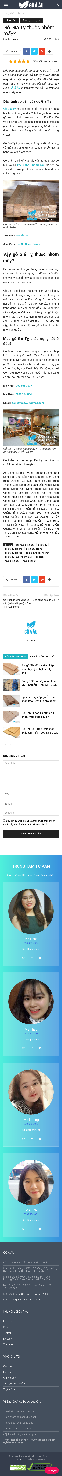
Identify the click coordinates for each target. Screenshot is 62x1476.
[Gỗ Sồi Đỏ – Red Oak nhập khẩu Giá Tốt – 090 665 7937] (11, 732)
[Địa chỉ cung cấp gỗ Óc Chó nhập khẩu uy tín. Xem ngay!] (11, 701)
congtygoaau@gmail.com (28, 403)
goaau (14, 39)
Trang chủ (8, 13)
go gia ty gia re (34, 548)
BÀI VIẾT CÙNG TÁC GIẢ (42, 656)
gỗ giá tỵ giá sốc (13, 552)
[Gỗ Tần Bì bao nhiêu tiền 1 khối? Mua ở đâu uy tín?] (11, 717)
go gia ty (42, 544)
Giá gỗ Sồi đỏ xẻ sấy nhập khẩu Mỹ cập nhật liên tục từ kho (38, 669)
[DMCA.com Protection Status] (18, 1470)
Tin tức (21, 13)
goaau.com (22, 1459)
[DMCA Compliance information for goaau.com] (39, 1470)
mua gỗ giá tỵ (12, 560)
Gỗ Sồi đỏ (22, 235)
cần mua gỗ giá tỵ (25, 544)
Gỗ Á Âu (15, 88)
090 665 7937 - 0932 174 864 (32, 1293)
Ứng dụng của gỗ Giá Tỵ (46, 599)
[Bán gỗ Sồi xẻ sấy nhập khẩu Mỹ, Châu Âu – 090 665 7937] (11, 685)
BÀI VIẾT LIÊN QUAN (15, 656)
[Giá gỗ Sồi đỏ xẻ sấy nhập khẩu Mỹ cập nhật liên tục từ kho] (11, 669)
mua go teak (29, 560)
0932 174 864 (24, 394)
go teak (39, 556)
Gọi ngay (51, 1470)
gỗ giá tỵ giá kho (13, 548)
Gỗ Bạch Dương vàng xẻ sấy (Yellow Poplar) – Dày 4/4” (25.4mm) (17, 603)
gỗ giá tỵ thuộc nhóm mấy (18, 556)
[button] (57, 4)
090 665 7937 (24, 385)
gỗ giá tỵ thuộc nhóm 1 (37, 552)
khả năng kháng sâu (30, 165)
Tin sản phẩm (31, 20)
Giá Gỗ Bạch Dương (28, 244)
